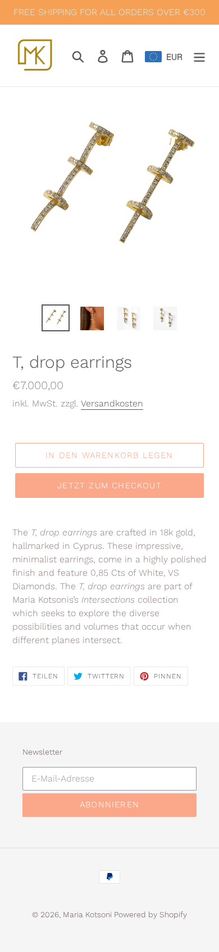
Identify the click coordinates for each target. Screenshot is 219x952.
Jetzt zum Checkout (109, 485)
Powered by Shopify (150, 914)
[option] (56, 318)
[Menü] (199, 55)
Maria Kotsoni (88, 914)
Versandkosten (112, 403)
